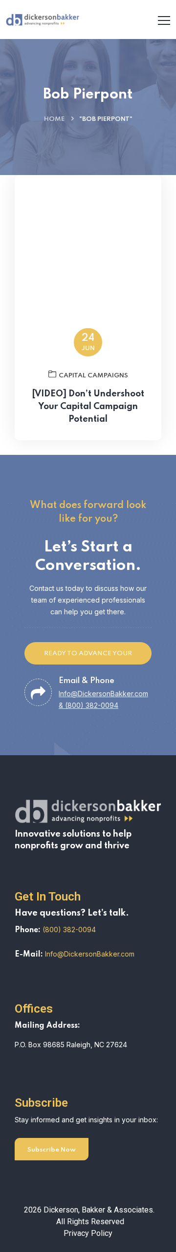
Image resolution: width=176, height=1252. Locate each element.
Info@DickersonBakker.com (89, 954)
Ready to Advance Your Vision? (88, 657)
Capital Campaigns (93, 375)
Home (54, 119)
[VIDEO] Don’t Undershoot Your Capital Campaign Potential (88, 407)
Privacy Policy (88, 1233)
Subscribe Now (51, 1150)
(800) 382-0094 (69, 929)
